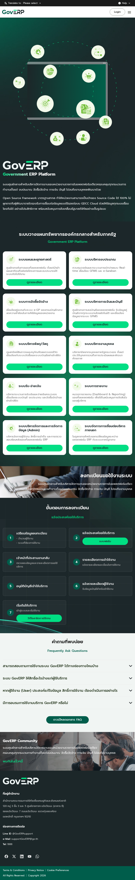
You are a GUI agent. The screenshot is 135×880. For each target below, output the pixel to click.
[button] (67, 666)
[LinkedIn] (21, 855)
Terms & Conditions (14, 870)
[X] (14, 855)
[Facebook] (6, 855)
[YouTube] (29, 855)
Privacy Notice (36, 870)
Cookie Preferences (58, 870)
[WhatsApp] (37, 855)
